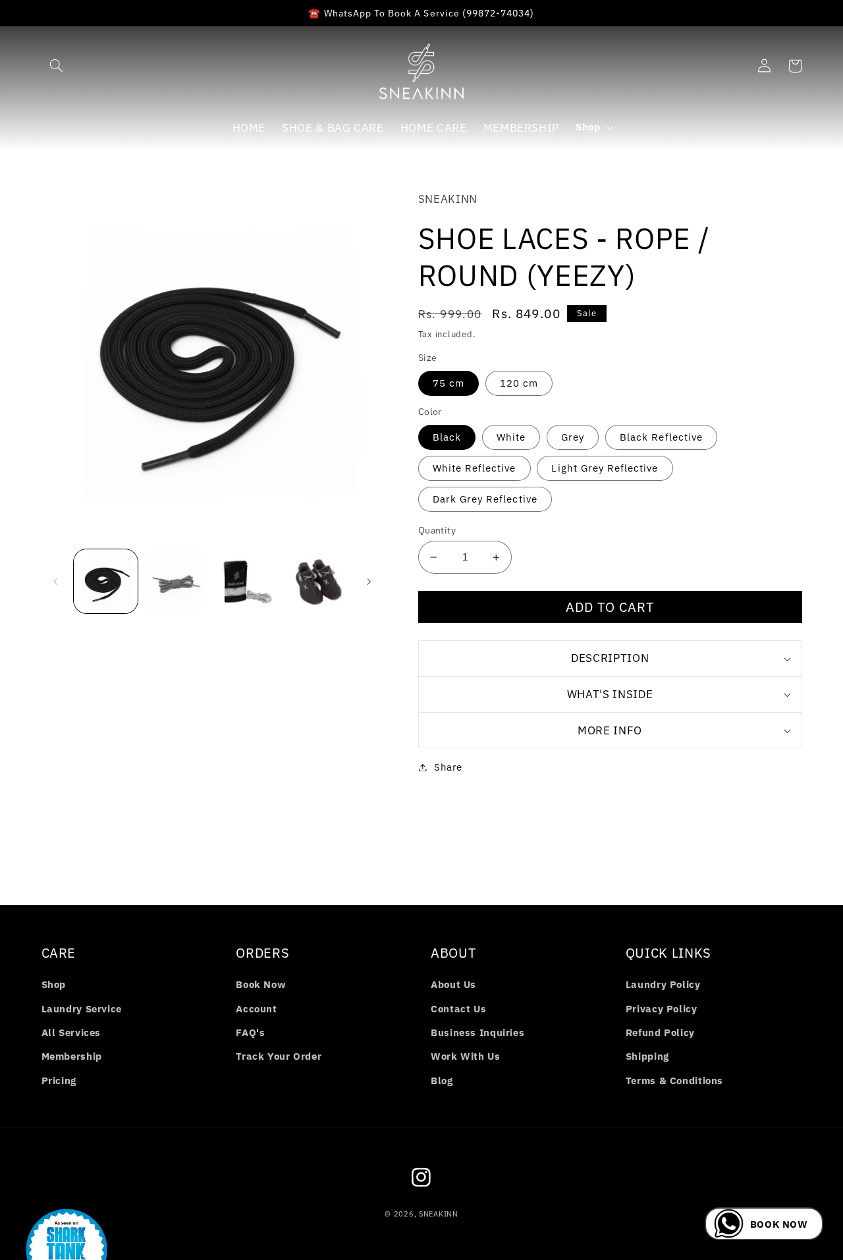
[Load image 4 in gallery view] (318, 581)
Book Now (261, 984)
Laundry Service (81, 1008)
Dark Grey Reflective (485, 499)
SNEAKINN (438, 1214)
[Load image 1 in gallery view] (106, 581)
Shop (54, 984)
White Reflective (474, 468)
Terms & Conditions (674, 1080)
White (511, 437)
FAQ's (250, 1032)
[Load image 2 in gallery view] (176, 581)
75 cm (448, 383)
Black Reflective (661, 437)
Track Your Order (278, 1056)
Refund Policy (660, 1032)
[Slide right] (368, 581)
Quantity (437, 530)
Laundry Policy (663, 984)
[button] (56, 66)
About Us (453, 984)
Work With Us (466, 1056)
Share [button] (448, 767)
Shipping (647, 1056)
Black (447, 437)
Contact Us (458, 1008)
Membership (71, 1056)
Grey (572, 437)
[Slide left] (55, 581)
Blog (442, 1080)
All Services (71, 1032)
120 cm (519, 383)
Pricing (58, 1080)
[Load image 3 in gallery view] (247, 581)
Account (256, 1008)
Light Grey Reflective (604, 468)
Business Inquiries (477, 1032)
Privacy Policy (661, 1008)
